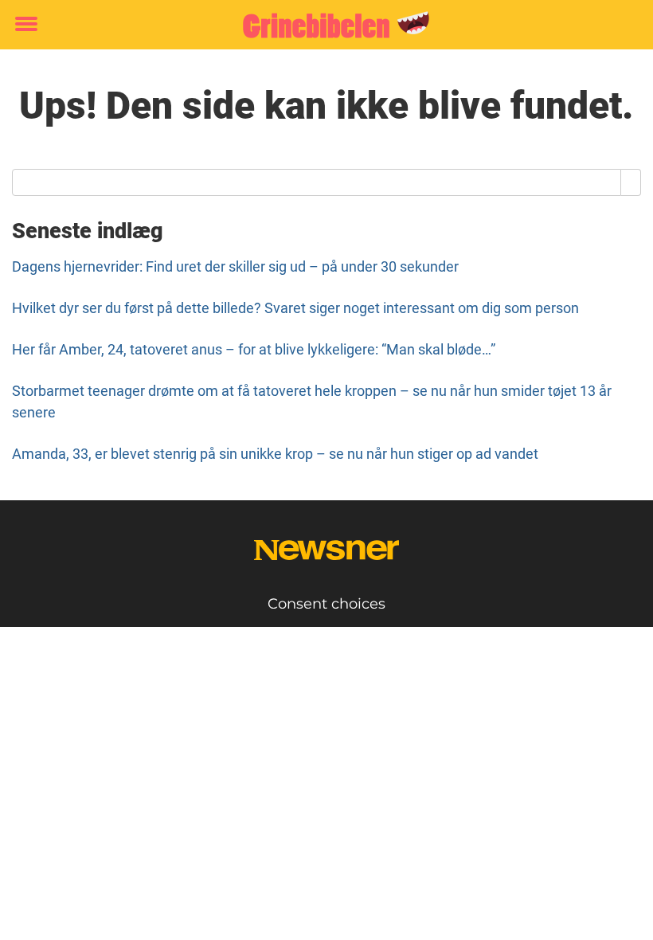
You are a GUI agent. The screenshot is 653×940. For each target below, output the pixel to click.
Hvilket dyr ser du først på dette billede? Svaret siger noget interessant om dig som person (295, 308)
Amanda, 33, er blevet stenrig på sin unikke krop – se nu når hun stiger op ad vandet (275, 453)
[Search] (631, 182)
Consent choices (326, 604)
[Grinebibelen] (320, 25)
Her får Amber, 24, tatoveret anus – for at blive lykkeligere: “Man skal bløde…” (253, 349)
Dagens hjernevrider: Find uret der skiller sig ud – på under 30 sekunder (235, 266)
